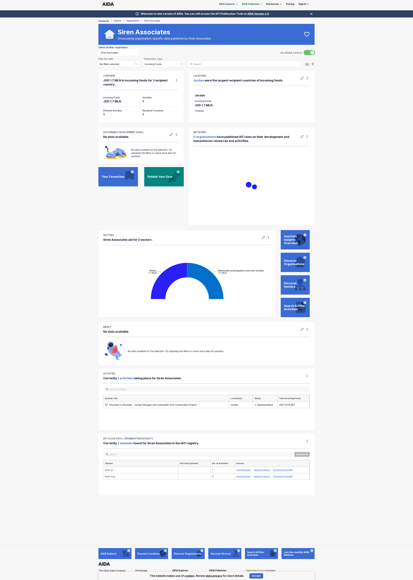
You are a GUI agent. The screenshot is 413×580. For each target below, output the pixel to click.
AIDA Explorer (227, 4)
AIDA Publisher (250, 4)
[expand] (302, 78)
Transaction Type (153, 58)
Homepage (141, 570)
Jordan (198, 80)
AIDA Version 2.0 (258, 13)
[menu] (176, 80)
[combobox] (114, 52)
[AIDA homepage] (108, 4)
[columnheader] (166, 398)
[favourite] (306, 34)
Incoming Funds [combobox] (153, 64)
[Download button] (307, 64)
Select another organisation (113, 47)
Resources (272, 4)
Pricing (290, 4)
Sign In (302, 4)
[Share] (313, 64)
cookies (189, 575)
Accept (256, 575)
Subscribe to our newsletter (261, 570)
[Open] (136, 52)
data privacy (214, 575)
